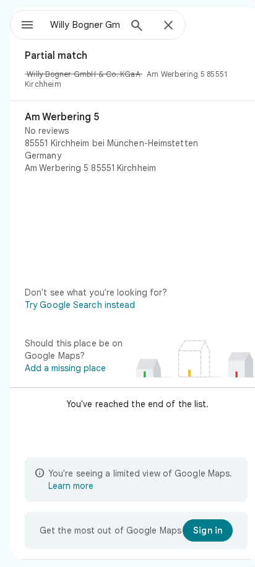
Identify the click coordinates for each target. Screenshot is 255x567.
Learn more (70, 485)
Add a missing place (65, 368)
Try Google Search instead (80, 304)
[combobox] (84, 24)
